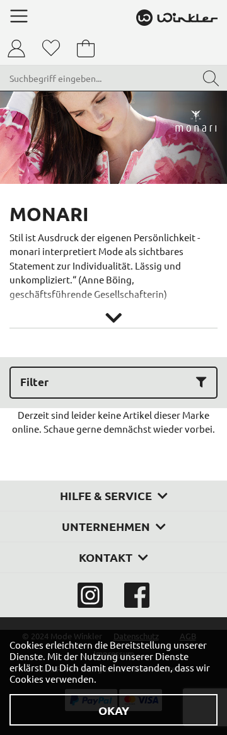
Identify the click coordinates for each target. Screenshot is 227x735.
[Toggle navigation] (19, 16)
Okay (113, 710)
